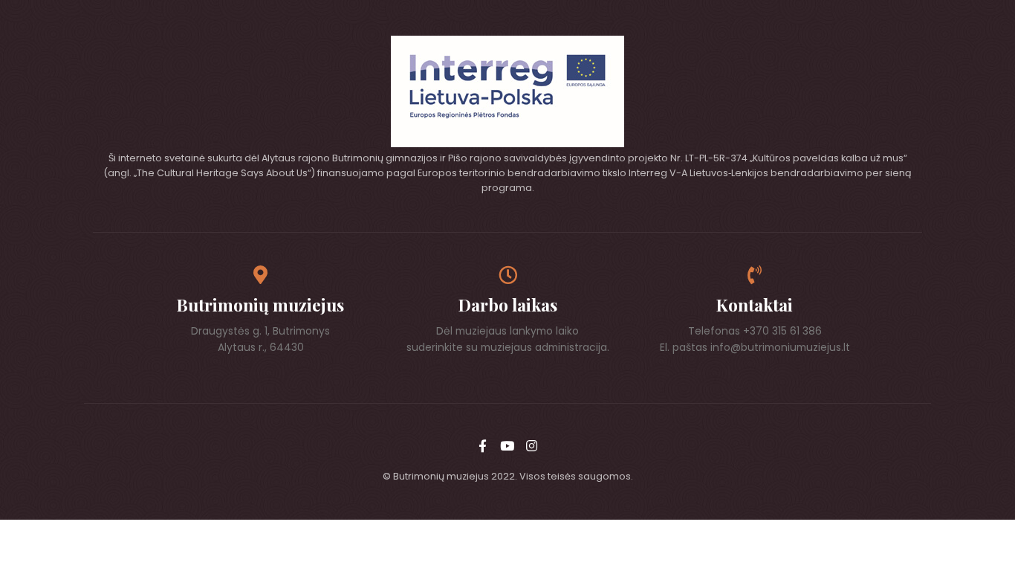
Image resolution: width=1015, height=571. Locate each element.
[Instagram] (532, 445)
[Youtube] (507, 445)
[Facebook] (483, 445)
